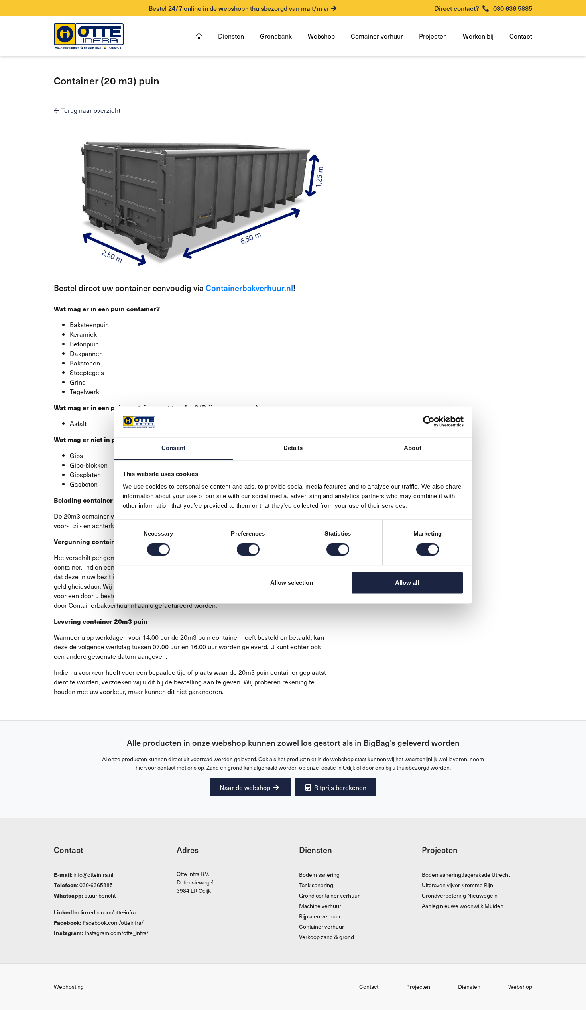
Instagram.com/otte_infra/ (117, 933)
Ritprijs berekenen (339, 787)
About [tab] (412, 447)
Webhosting (69, 986)
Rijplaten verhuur (320, 916)
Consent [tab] (173, 447)
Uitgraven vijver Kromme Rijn (457, 885)
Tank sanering (316, 885)
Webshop (321, 36)
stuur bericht (100, 895)
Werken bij (478, 36)
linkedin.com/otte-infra (108, 912)
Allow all (407, 582)
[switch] (248, 549)
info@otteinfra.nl (93, 874)
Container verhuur (377, 36)
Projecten (433, 36)
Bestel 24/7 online (239, 8)
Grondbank (276, 36)
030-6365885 (96, 885)
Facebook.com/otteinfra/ (113, 922)
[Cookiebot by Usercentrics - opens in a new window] (429, 422)
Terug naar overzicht (89, 110)
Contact (520, 36)
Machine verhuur (320, 906)
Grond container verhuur (329, 895)
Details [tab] (293, 447)
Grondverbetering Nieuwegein (460, 895)
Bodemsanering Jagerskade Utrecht (466, 874)
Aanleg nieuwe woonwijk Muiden (462, 906)
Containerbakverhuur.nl (249, 288)
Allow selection (291, 582)
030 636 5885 (483, 8)
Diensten (231, 36)
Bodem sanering (319, 874)
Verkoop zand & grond (326, 937)
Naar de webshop (246, 787)
